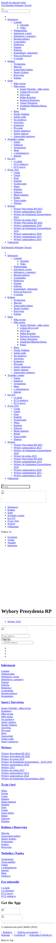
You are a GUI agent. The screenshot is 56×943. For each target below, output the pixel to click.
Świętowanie (20, 183)
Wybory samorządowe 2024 (27, 211)
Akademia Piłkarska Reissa (33, 105)
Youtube (11, 542)
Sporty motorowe (22, 130)
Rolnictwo (19, 44)
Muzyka (18, 66)
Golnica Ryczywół (29, 92)
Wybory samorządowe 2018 (27, 234)
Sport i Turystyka (12, 702)
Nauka (17, 142)
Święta (4, 793)
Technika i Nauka (12, 853)
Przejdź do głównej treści (13, 2)
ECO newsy (20, 167)
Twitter (10, 540)
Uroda (17, 172)
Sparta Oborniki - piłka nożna (34, 89)
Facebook (12, 537)
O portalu (18, 58)
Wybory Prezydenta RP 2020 (28, 222)
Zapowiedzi (7, 736)
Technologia (20, 147)
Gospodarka (20, 41)
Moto (16, 150)
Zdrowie (18, 192)
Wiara (16, 186)
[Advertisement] (28, 577)
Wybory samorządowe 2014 (27, 239)
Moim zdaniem (21, 195)
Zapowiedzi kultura (23, 69)
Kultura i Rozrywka (14, 827)
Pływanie (18, 128)
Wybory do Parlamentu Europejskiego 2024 (22, 778)
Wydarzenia (19, 64)
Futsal (23, 108)
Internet (17, 156)
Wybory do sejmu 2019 (12, 759)
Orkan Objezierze (28, 103)
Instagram (12, 545)
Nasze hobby (20, 200)
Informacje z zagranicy (25, 36)
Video (23, 27)
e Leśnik (18, 161)
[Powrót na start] (16, 5)
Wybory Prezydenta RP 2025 (28, 208)
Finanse (17, 47)
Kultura (11, 61)
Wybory (11, 206)
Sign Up (6, 639)
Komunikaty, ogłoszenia (25, 53)
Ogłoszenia (13, 242)
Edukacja (18, 144)
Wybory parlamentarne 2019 (28, 225)
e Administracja (21, 153)
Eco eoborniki (10, 881)
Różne (17, 197)
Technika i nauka (15, 139)
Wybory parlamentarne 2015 (28, 236)
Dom (16, 178)
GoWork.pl (19, 935)
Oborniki (24, 25)
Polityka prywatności (28, 932)
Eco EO (11, 158)
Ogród (17, 175)
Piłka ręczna (20, 83)
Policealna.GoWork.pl (40, 935)
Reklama (5, 935)
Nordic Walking (21, 114)
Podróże (18, 181)
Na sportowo (20, 119)
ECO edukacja (21, 164)
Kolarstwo (19, 125)
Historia (17, 203)
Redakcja (7, 932)
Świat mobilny (8, 862)
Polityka (18, 50)
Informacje (12, 19)
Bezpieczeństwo (22, 39)
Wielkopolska (20, 30)
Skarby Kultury (21, 72)
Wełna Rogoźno (28, 97)
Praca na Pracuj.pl (22, 55)
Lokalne (18, 22)
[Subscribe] (2, 643)
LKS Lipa (25, 94)
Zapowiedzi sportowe (24, 136)
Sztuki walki (20, 117)
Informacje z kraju (23, 33)
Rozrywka (19, 75)
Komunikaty (7, 696)
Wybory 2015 (14, 621)
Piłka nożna (19, 86)
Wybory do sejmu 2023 (25, 220)
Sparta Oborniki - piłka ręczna (16, 708)
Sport (10, 80)
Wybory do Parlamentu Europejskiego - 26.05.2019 (26, 762)
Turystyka (18, 122)
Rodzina (18, 189)
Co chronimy (7, 890)
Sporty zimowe (21, 133)
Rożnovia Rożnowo (30, 100)
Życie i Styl (13, 169)
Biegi (16, 111)
